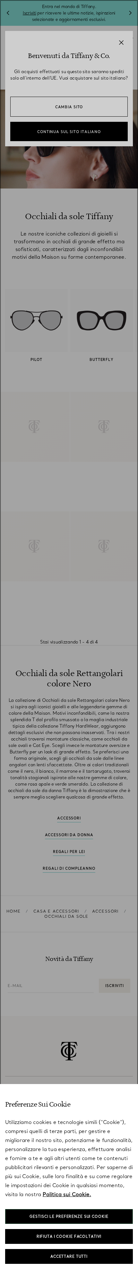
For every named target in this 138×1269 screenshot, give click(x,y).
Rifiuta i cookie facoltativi (69, 1236)
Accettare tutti (69, 1256)
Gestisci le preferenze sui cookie (69, 1216)
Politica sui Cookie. (67, 1194)
